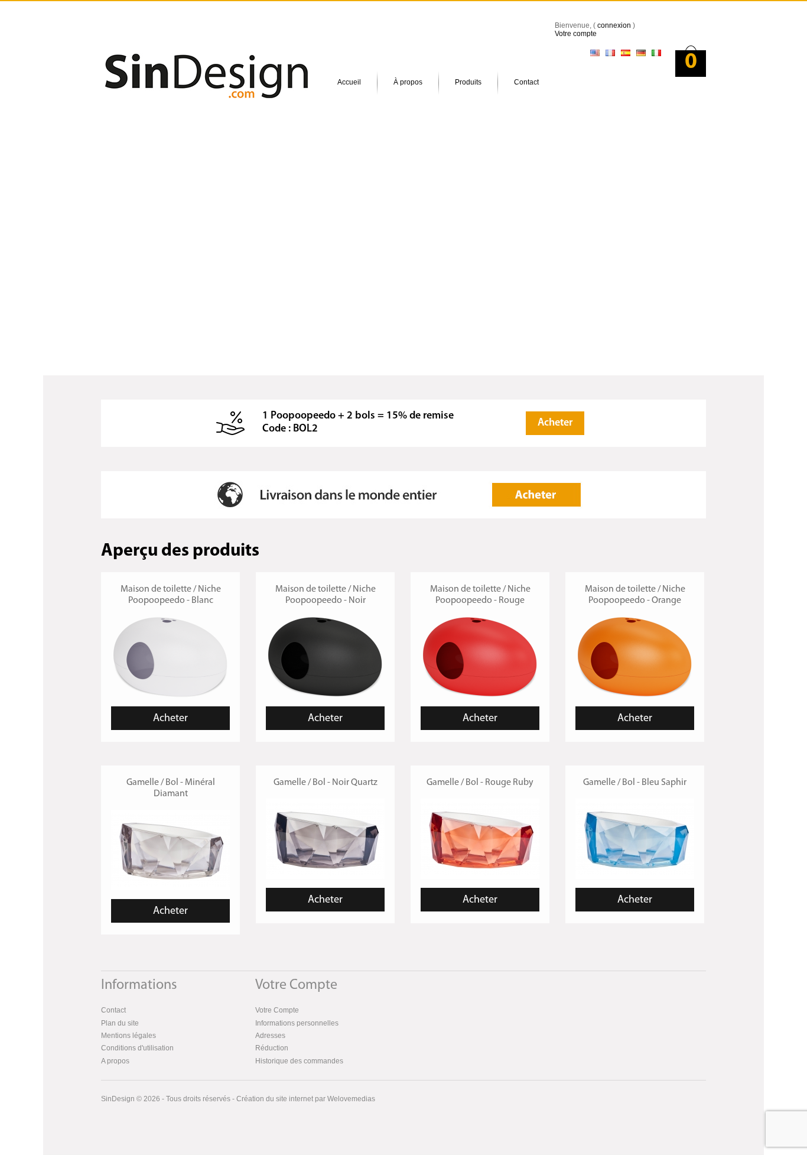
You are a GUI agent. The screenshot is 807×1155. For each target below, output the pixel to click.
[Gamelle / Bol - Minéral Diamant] (170, 814)
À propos (407, 82)
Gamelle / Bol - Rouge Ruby (480, 782)
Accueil (349, 82)
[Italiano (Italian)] (656, 53)
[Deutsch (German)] (641, 53)
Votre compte (576, 34)
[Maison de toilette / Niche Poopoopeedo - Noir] (325, 621)
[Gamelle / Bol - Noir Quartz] (325, 803)
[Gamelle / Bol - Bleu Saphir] (634, 803)
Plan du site (120, 1023)
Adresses (270, 1035)
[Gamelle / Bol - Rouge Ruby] (480, 803)
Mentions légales (128, 1035)
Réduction (271, 1048)
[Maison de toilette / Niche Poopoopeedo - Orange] (634, 621)
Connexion (614, 25)
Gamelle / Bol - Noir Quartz (326, 782)
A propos (115, 1061)
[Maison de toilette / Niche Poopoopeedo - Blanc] (170, 621)
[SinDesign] (185, 63)
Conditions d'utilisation (137, 1048)
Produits (468, 82)
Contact (526, 82)
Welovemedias (351, 1099)
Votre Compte (277, 1010)
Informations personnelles (297, 1023)
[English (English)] (595, 53)
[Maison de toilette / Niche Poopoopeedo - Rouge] (480, 621)
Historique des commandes (299, 1061)
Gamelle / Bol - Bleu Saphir (634, 782)
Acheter (555, 423)
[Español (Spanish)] (625, 53)
